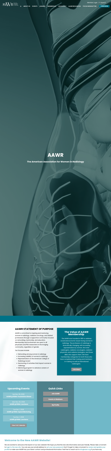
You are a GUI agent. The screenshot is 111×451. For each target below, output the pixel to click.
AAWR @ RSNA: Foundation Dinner (18, 397)
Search (103, 3)
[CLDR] (10, 6)
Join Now (104, 6)
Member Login (92, 3)
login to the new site (13, 447)
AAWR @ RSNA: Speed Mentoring (19, 412)
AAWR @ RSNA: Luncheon (19, 404)
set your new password (55, 447)
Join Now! (76, 369)
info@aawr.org (85, 449)
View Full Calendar (18, 425)
